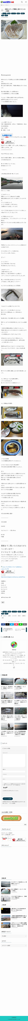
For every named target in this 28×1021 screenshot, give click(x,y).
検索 (25, 824)
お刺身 (9, 13)
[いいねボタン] (2, 602)
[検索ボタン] (22, 2)
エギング (4, 13)
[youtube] (14, 1017)
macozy (14, 649)
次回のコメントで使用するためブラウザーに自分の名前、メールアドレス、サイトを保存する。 (14, 784)
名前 (4, 769)
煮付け (18, 13)
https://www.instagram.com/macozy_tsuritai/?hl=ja (13, 577)
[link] (14, 667)
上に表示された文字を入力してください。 (11, 790)
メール (4, 774)
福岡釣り (22, 13)
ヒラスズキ (13, 13)
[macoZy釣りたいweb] (7, 2)
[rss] (15, 1017)
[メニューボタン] (26, 2)
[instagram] (12, 1017)
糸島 (2, 15)
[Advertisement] (14, 55)
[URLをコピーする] (25, 624)
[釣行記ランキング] (8, 143)
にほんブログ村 (5, 569)
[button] (3, 624)
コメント (5, 752)
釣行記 (6, 15)
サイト (4, 779)
